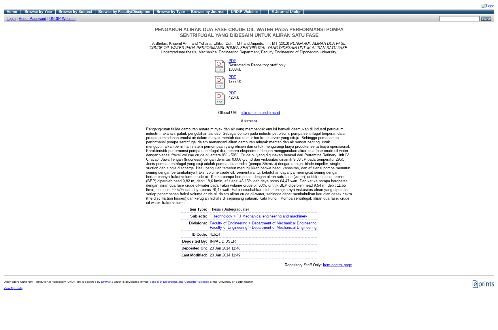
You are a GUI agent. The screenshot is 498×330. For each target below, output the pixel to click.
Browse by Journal (208, 12)
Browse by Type (170, 12)
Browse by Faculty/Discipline (124, 12)
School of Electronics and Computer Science (179, 281)
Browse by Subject (75, 12)
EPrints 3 (107, 281)
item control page (337, 265)
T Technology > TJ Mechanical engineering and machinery (258, 216)
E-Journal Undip (286, 12)
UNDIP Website (244, 12)
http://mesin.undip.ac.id (260, 112)
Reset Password (32, 18)
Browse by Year (38, 12)
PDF (232, 61)
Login (11, 18)
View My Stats (13, 288)
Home (12, 12)
